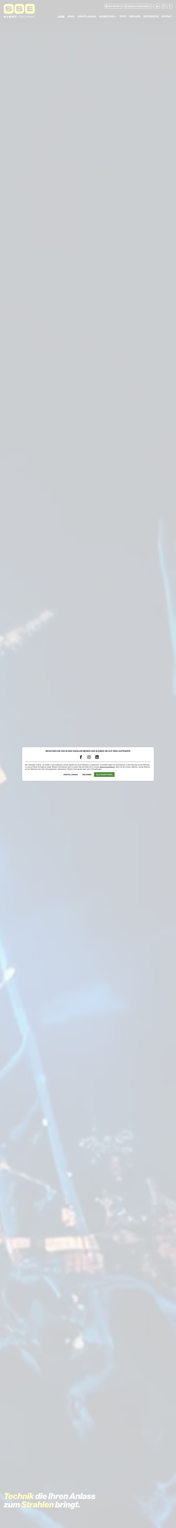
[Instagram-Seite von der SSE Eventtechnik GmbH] (88, 758)
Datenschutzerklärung (107, 767)
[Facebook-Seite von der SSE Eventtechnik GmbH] (80, 758)
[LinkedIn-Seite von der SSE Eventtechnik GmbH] (96, 758)
